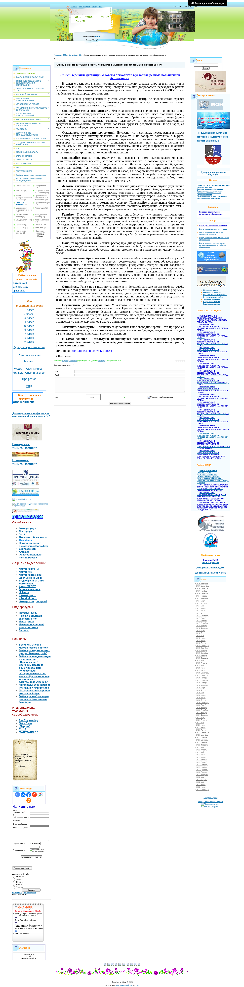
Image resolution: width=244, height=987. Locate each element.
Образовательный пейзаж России (30, 556)
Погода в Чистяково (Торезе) (210, 802)
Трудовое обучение (211, 299)
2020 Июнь (200, 695)
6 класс (29, 330)
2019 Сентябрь (202, 673)
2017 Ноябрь (201, 621)
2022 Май (200, 752)
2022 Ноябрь (201, 767)
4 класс (29, 322)
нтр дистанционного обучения (214, 225)
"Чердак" (24, 726)
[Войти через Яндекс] (34, 794)
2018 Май (200, 636)
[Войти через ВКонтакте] (23, 794)
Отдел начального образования (210, 189)
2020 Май (200, 693)
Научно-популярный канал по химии (31, 626)
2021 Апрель (201, 720)
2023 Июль (200, 787)
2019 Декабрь (202, 680)
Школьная (20, 460)
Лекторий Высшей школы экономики (30, 576)
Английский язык (29, 355)
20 (80, 55)
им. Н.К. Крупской (210, 562)
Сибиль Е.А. (20, 287)
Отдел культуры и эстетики (208, 198)
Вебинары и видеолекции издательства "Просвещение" (35, 659)
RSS (100, 6)
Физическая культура (212, 292)
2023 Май (200, 782)
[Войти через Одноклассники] (28, 800)
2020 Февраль (202, 685)
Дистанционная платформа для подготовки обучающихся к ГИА (31, 414)
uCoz (137, 985)
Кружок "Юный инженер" (29, 372)
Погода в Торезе (210, 798)
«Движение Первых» (39, 232)
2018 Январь (201, 626)
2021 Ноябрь (201, 737)
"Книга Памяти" (24, 448)
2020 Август (201, 700)
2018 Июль (200, 641)
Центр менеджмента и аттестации (213, 229)
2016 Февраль (202, 583)
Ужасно (19, 887)
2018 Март (200, 631)
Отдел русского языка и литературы (213, 185)
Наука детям (26, 621)
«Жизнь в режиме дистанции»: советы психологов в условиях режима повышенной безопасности (120, 76)
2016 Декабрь (202, 593)
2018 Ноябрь (201, 650)
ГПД (29, 386)
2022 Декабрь (202, 770)
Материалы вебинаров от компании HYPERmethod (34, 686)
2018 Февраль (202, 628)
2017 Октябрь (202, 618)
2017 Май (200, 606)
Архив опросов (30, 892)
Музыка (29, 361)
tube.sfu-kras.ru (28, 598)
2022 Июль (200, 757)
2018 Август (201, 643)
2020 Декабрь (202, 710)
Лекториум (25, 531)
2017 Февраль (202, 598)
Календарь (39, 228)
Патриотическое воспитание (42, 191)
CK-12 (22, 729)
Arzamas (24, 551)
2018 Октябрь (202, 648)
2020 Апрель (201, 690)
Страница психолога (20, 204)
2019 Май (200, 665)
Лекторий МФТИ (29, 568)
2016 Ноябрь (201, 591)
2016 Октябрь (202, 588)
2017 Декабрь (202, 623)
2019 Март (200, 660)
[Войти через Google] (40, 794)
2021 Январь (201, 713)
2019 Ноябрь (201, 678)
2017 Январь (201, 596)
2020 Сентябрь (202, 703)
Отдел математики (204, 187)
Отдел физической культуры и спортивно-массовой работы (209, 192)
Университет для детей (33, 601)
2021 (65, 55)
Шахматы (39, 225)
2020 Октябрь (202, 705)
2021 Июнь (200, 725)
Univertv (24, 592)
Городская (21, 444)
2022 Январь (201, 742)
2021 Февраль (202, 715)
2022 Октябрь (202, 765)
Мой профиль (84, 6)
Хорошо (19, 879)
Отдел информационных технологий (212, 196)
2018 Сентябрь (202, 646)
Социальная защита (211, 302)
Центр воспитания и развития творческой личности (211, 233)
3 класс (29, 318)
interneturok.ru (27, 595)
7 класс (29, 334)
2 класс (28, 314)
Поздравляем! (41, 186)
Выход (94, 6)
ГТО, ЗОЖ (20, 228)
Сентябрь (73, 55)
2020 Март (200, 688)
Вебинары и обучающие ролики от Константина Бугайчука (34, 699)
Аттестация (40, 208)
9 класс (29, 341)
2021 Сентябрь (202, 732)
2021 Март (200, 718)
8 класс (29, 337)
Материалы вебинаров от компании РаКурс (34, 692)
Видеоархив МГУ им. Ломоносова (31, 582)
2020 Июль (200, 698)
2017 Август (201, 613)
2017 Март (200, 601)
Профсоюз (20, 225)
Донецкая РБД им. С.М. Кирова (210, 573)
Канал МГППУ (27, 586)
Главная (74, 6)
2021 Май (200, 722)
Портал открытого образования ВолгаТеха (33, 544)
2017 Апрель (201, 603)
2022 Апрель (201, 750)
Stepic (22, 534)
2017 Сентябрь (202, 616)
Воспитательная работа (213, 297)
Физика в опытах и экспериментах (30, 617)
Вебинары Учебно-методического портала (33, 646)
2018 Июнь (200, 638)
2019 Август (201, 670)
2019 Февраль (202, 658)
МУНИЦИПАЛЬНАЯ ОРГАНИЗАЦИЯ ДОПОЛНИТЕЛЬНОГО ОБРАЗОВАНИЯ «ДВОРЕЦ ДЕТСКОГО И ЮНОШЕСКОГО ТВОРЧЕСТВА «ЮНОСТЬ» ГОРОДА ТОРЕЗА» (213, 477)
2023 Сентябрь (202, 790)
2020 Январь (201, 683)
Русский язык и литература (215, 295)
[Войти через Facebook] (28, 794)
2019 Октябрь (202, 675)
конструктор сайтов (124, 985)
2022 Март (200, 747)
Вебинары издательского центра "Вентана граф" (34, 652)
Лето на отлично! (42, 220)
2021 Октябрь (202, 735)
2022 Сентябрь (202, 762)
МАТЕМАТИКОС (28, 732)
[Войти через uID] (17, 794)
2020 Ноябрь (201, 708)
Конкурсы (20, 191)
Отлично (20, 877)
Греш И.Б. (19, 290)
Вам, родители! (22, 220)
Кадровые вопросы (211, 304)
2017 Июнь (200, 608)
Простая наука (28, 612)
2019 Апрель (201, 663)
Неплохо (20, 882)
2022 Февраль (202, 745)
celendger (101, 360)
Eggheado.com (27, 548)
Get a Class (25, 723)
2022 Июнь (200, 755)
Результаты (17, 892)
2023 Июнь (200, 785)
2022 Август (201, 760)
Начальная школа (210, 290)
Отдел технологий (204, 194)
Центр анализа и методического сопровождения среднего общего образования (212, 245)
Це (200, 225)
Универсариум (27, 528)
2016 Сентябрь (202, 586)
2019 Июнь (200, 668)
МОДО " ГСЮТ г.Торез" (29, 368)
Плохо (19, 885)
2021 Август (201, 730)
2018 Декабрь (202, 653)
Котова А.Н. (20, 283)
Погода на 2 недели (209, 807)
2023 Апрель (201, 780)
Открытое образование (33, 537)
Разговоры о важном (21, 232)
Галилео (24, 630)
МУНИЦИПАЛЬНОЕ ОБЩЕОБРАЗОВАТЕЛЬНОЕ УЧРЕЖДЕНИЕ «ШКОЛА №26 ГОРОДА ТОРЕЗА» (212, 436)
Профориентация (42, 203)
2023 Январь (201, 772)
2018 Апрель (201, 633)
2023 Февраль (202, 775)
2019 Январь (201, 655)
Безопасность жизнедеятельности (24, 209)
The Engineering (28, 720)
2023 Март (200, 777)
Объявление (21, 186)
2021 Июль (200, 727)
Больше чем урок (30, 589)
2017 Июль (200, 611)
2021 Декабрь (202, 740)
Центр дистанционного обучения (213, 173)
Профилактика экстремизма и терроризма (41, 198)
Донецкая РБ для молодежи (210, 568)
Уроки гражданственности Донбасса (24, 198)
